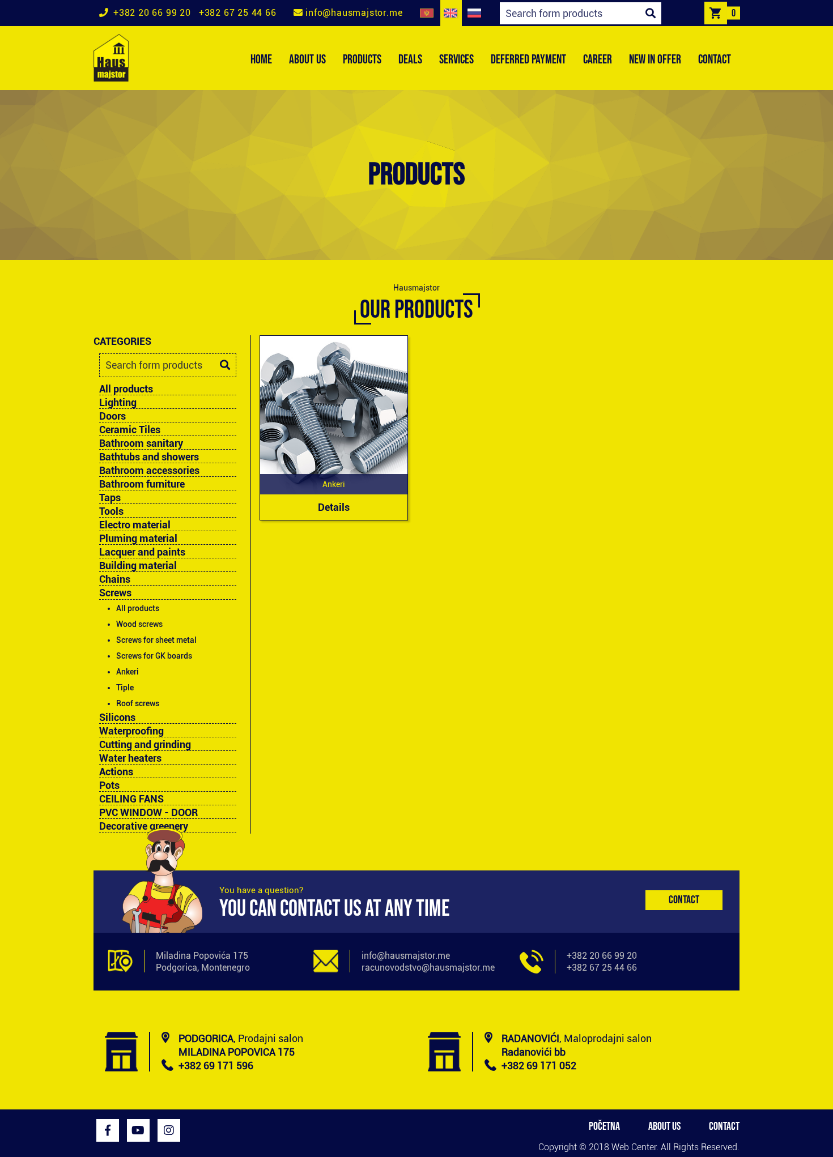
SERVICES (456, 59)
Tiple (125, 687)
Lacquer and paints (142, 552)
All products (126, 389)
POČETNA (604, 1126)
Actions (116, 772)
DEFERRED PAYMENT (528, 59)
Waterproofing (131, 731)
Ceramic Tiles (129, 430)
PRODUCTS (362, 59)
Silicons (117, 717)
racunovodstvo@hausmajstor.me (428, 967)
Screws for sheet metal (156, 639)
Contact (684, 900)
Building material (138, 565)
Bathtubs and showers (149, 457)
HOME (261, 59)
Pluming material (138, 538)
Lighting (118, 402)
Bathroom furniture (142, 484)
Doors (112, 416)
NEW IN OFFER (655, 59)
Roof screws (137, 703)
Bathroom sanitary (141, 443)
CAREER (597, 59)
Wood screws (139, 624)
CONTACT (714, 59)
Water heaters (130, 758)
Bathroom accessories (149, 470)
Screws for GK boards (154, 655)
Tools (111, 511)
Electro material (135, 525)
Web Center (633, 1147)
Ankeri (127, 671)
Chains (114, 579)
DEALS (410, 59)
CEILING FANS (131, 799)
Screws (115, 593)
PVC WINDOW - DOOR (148, 812)
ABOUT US (307, 59)
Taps (110, 497)
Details (334, 507)
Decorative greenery (143, 826)
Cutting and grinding (145, 744)
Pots (109, 785)
